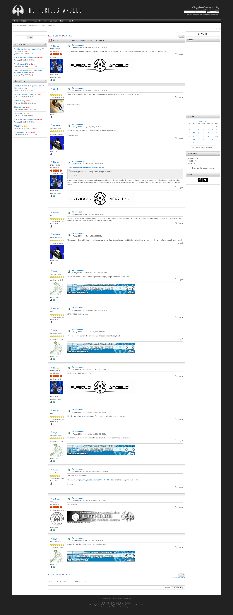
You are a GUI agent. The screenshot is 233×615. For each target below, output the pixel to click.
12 (203, 133)
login (210, 7)
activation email (214, 9)
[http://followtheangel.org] (54, 530)
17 (194, 136)
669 (57, 36)
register (216, 7)
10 (194, 133)
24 (194, 139)
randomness (18, 113)
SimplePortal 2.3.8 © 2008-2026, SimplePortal (116, 598)
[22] (216, 136)
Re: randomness (78, 45)
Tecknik (56, 125)
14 (212, 133)
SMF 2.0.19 (106, 603)
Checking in (18, 107)
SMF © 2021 (115, 603)
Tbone (33, 64)
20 (208, 136)
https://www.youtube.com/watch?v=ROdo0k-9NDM (96, 480)
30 (189, 142)
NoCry (56, 213)
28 (212, 139)
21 (212, 136)
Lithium (26, 51)
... (55, 36)
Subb (25, 126)
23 (189, 139)
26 (203, 139)
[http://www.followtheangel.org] (54, 300)
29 (216, 139)
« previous (176, 33)
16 (189, 136)
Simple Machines (125, 603)
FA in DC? (17, 126)
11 (198, 133)
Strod (55, 89)
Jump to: (168, 587)
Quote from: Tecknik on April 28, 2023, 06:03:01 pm (86, 167)
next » (183, 33)
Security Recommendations (24, 94)
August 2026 (203, 121)
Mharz (55, 470)
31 (194, 142)
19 (203, 136)
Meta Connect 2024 (21, 64)
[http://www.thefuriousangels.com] (54, 80)
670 (60, 36)
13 (208, 133)
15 (216, 133)
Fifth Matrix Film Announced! (24, 58)
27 (208, 139)
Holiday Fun (18, 101)
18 (198, 136)
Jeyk (27, 113)
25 (198, 139)
